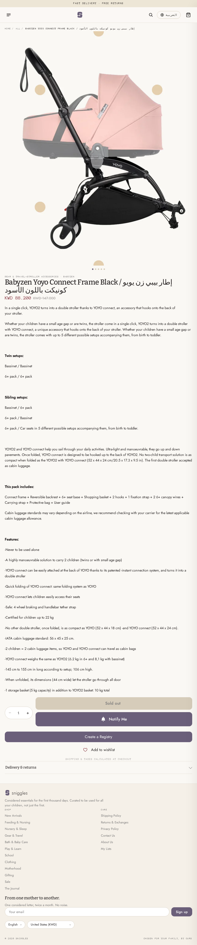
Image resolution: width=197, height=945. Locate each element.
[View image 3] (98, 269)
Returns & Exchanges (114, 822)
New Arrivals (13, 815)
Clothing (10, 862)
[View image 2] (95, 269)
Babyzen (68, 276)
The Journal (12, 888)
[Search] (150, 15)
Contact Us (108, 835)
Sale (7, 881)
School (9, 855)
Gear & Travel (14, 835)
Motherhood (13, 868)
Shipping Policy (111, 815)
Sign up (182, 911)
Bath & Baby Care (16, 842)
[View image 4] (101, 269)
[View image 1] (92, 269)
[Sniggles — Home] (80, 15)
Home (8, 28)
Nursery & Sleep (16, 829)
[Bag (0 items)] (188, 15)
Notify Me (118, 719)
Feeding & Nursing (17, 822)
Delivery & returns (20, 767)
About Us (107, 842)
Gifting (9, 875)
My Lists (106, 848)
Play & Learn (13, 848)
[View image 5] (104, 269)
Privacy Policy (110, 829)
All (18, 28)
